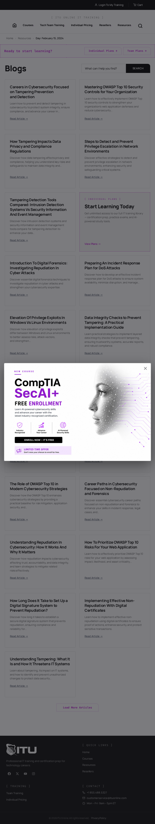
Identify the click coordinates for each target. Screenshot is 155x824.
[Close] (77, 366)
